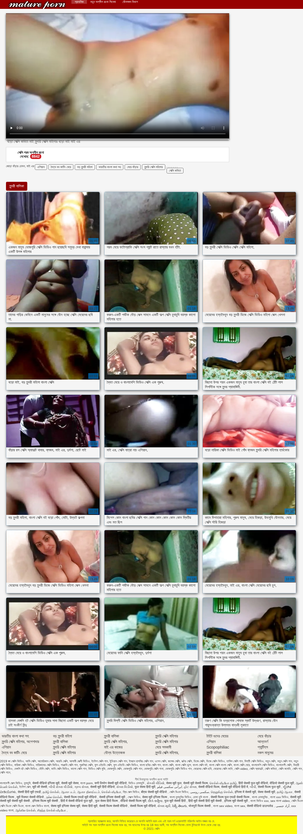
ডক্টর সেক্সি (186, 761)
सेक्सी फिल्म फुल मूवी (269, 787)
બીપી (253, 787)
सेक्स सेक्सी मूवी (266, 792)
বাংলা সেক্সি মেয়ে (242, 765)
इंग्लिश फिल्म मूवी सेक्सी (45, 801)
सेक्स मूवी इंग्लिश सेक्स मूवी (65, 806)
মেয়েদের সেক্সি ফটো (223, 768)
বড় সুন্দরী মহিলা (84, 167)
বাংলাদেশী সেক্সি (283, 765)
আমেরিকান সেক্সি (46, 761)
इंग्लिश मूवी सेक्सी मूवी (236, 801)
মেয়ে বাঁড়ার (132, 167)
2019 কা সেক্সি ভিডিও (12, 761)
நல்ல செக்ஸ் (54, 797)
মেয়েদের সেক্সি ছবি (202, 768)
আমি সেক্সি (31, 761)
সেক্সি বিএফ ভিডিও (178, 792)
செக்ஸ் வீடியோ (111, 792)
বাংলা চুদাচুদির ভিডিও (180, 797)
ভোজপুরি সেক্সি (114, 768)
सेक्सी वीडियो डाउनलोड (260, 806)
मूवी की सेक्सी (39, 787)
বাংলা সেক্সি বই (200, 765)
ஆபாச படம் (68, 792)
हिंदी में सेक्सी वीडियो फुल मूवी (77, 801)
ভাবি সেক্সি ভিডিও (60, 768)
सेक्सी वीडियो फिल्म (208, 787)
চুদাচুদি (27, 783)
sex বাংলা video (280, 801)
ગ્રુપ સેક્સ (81, 787)
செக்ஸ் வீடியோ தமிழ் (223, 783)
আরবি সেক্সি (62, 761)
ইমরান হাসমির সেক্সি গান (141, 761)
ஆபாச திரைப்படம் (88, 792)
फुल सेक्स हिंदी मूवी (145, 787)
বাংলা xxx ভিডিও (279, 797)
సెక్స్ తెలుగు (179, 806)
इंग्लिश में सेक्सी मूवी (245, 792)
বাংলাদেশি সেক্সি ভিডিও (263, 765)
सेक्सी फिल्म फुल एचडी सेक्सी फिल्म (230, 797)
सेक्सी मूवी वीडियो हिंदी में (234, 787)
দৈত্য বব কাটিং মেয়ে (61, 167)
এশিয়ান (41, 167)
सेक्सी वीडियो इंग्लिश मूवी (45, 783)
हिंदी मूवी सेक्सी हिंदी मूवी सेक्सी (205, 801)
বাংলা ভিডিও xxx (259, 801)
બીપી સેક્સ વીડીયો (61, 787)
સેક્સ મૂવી (163, 806)
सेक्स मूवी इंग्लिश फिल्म (155, 797)
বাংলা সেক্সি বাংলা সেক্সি (220, 765)
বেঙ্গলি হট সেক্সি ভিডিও (25, 768)
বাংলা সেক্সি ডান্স (183, 765)
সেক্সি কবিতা (175, 170)
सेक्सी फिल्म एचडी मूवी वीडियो (80, 797)
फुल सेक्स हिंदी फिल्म (107, 801)
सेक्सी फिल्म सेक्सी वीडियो (113, 806)
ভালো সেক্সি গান (79, 768)
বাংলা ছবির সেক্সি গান (150, 765)
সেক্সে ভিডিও (134, 797)
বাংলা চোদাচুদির (260, 797)
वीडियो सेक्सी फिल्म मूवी (133, 801)
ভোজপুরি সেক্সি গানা (153, 768)
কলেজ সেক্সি (174, 761)
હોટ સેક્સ (190, 787)
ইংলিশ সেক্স (25, 787)
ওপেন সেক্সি (160, 761)
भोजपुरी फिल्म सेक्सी (200, 806)
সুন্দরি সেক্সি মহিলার (153, 167)
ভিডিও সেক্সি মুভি (96, 768)
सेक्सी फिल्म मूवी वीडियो (143, 806)
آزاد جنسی (282, 806)
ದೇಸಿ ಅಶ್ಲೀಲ (155, 801)
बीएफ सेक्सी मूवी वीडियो (154, 792)
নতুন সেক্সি (270, 761)
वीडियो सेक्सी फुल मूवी (282, 783)
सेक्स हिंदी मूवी (89, 806)
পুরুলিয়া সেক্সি (86, 765)
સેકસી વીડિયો (155, 783)
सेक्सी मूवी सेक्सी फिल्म (195, 783)
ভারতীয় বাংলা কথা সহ (110, 167)
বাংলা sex (239, 806)
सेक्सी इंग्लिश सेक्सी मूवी (112, 797)
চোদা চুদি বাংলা (201, 797)
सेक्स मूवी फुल (173, 783)
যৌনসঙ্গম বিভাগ (130, 2)
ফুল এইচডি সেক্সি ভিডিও (125, 765)
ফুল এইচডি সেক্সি (103, 765)
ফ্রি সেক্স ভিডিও (131, 792)
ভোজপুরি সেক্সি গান (132, 768)
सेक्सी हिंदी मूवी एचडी (29, 792)
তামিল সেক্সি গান (234, 761)
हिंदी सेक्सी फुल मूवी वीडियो (253, 783)
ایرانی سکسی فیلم (169, 787)
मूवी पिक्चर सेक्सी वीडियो (31, 797)
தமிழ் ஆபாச (285, 792)
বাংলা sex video (222, 806)
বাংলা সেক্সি (168, 765)
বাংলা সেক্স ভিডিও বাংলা (37, 806)
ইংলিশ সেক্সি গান (99, 761)
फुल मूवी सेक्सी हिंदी (175, 801)
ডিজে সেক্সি (199, 761)
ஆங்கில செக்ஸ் (25, 810)
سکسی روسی (199, 792)
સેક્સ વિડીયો (124, 787)
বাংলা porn (86, 783)
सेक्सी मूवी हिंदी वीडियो (102, 787)
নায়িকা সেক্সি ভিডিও (24, 765)
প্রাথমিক (79, 2)
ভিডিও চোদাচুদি (136, 783)
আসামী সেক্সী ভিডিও (79, 761)
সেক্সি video (241, 768)
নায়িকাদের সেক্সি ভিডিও (47, 765)
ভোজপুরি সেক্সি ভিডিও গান (178, 768)
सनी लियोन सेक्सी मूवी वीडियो (110, 783)
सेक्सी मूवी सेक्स (70, 783)
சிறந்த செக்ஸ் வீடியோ (52, 810)
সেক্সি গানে (5, 772)
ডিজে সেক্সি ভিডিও (215, 761)
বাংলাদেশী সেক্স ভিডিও (11, 783)
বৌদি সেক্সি (44, 768)
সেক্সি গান (297, 768)
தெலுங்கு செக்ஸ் (222, 792)
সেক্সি (37, 5)
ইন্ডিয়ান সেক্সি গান (118, 761)
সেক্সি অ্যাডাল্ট (256, 768)
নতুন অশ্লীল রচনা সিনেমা (103, 2)
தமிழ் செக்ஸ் (51, 792)
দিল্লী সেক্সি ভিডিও (254, 761)
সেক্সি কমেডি (285, 768)
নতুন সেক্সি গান (284, 761)
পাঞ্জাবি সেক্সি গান (69, 765)
